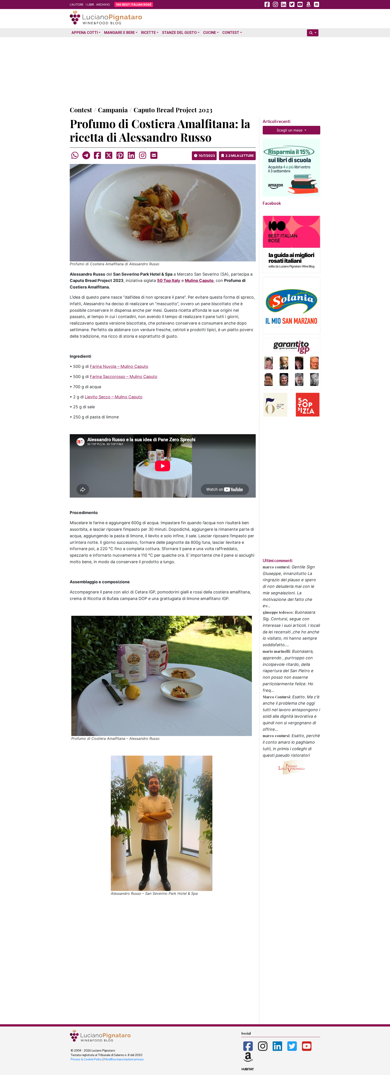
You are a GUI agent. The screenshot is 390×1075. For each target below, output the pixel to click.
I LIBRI (90, 4)
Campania (113, 110)
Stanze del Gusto (179, 32)
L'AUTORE (77, 4)
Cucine (209, 32)
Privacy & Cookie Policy (86, 1059)
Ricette (148, 32)
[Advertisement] (195, 70)
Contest (230, 32)
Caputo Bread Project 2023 (173, 110)
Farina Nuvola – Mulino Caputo (119, 366)
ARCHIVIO (103, 4)
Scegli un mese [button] (290, 130)
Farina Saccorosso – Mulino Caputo (123, 376)
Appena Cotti (85, 32)
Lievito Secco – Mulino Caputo (113, 396)
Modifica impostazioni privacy (124, 1059)
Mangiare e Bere (119, 32)
